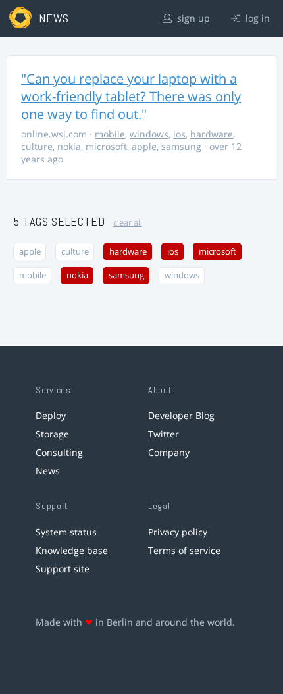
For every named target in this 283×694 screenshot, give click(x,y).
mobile (110, 134)
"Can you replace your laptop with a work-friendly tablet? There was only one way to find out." (131, 96)
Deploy (51, 415)
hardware (211, 134)
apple (144, 146)
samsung (181, 146)
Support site (63, 568)
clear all (127, 222)
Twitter (163, 434)
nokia (69, 146)
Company (169, 452)
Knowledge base (72, 550)
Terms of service (184, 550)
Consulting (59, 452)
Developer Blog (181, 415)
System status (66, 532)
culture (37, 146)
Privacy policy (177, 532)
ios (179, 134)
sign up (192, 18)
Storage (52, 434)
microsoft (106, 146)
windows (149, 134)
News (48, 470)
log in (256, 18)
